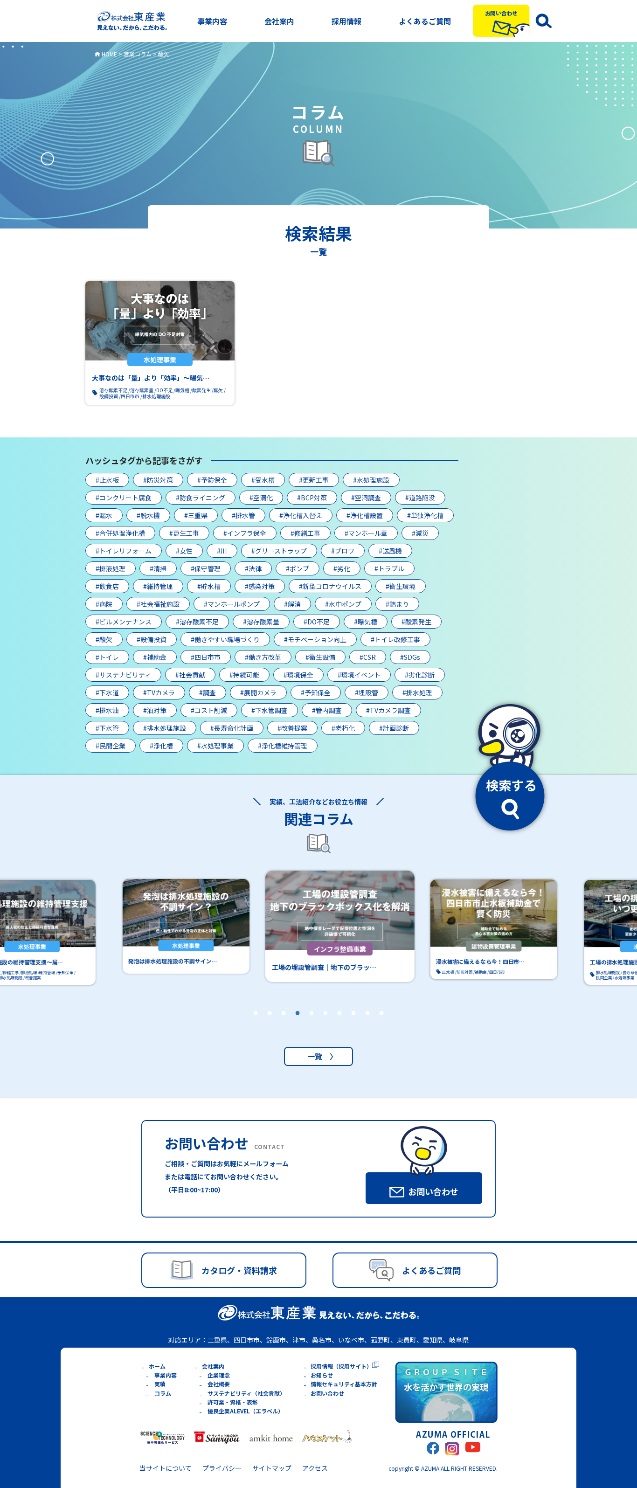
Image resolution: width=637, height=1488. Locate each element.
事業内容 (212, 21)
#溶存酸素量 (261, 621)
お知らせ (322, 1375)
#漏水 (104, 515)
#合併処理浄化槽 (120, 533)
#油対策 (154, 710)
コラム (162, 1393)
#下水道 (107, 692)
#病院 (104, 604)
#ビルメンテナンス (124, 621)
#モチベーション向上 (315, 639)
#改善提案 (292, 728)
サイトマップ (271, 1468)
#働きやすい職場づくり (225, 639)
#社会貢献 (190, 674)
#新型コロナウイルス (330, 586)
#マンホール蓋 (366, 533)
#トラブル (389, 568)
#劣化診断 (420, 674)
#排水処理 (417, 692)
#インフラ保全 (244, 533)
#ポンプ (297, 568)
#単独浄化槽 (425, 515)
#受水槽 (263, 479)
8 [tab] (353, 1025)
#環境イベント (359, 674)
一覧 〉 (318, 1056)
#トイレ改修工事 (395, 639)
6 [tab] (325, 1025)
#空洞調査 (366, 497)
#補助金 (154, 657)
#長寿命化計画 (231, 728)
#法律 (253, 568)
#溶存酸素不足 (197, 621)
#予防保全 (212, 479)
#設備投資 (151, 639)
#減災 (420, 533)
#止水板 (107, 479)
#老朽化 (343, 728)
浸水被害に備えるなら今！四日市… (459, 962)
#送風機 (390, 550)
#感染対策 (260, 586)
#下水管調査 (269, 710)
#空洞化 (261, 497)
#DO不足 (317, 621)
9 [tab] (367, 1025)
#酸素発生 (416, 621)
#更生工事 (184, 533)
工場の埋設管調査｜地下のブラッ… (302, 967)
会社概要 (219, 1384)
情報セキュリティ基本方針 (344, 1384)
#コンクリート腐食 (124, 497)
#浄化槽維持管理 (282, 745)
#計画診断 (394, 728)
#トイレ (107, 657)
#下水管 (107, 728)
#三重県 (196, 515)
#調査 (207, 692)
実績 (160, 1384)
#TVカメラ (159, 692)
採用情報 (346, 21)
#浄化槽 (161, 745)
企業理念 (219, 1375)
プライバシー (222, 1468)
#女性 (184, 550)
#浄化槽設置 (364, 515)
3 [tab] (283, 1025)
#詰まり (397, 604)
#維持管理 (158, 586)
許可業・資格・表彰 (233, 1402)
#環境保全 (298, 674)
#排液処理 (110, 568)
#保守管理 (206, 568)
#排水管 (243, 515)
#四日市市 (206, 657)
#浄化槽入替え (300, 515)
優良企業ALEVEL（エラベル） (246, 1411)
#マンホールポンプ (232, 604)
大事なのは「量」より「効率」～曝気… (150, 377)
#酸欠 (104, 639)
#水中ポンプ (343, 604)
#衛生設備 (320, 657)
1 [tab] (255, 1025)
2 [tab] (269, 1025)
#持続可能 (244, 674)
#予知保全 (316, 692)
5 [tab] (311, 1025)
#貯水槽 (209, 586)
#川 (222, 550)
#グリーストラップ (279, 550)
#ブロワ (342, 550)
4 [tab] (297, 1025)
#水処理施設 (371, 479)
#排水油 (107, 710)
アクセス (315, 1468)
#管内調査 (327, 710)
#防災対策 (158, 479)
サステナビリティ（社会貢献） (246, 1393)
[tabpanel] (318, 926)
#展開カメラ (258, 692)
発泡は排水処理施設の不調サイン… (151, 961)
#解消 (292, 604)
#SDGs (410, 657)
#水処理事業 (215, 745)
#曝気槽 (365, 621)
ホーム (157, 1366)
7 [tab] (339, 1025)
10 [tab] (381, 1025)
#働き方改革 (263, 657)
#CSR (368, 657)
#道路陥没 (420, 497)
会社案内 (279, 21)
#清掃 (158, 568)
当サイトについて (165, 1468)
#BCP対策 (312, 497)
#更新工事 (314, 479)
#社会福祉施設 (158, 604)
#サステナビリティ (123, 674)
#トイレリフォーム (124, 550)
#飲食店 (107, 586)
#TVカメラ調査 (388, 710)
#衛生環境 (400, 586)
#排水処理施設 (164, 728)
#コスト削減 (209, 710)
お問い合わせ (327, 1393)
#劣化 (341, 568)
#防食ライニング (200, 497)
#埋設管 (366, 692)
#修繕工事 (305, 533)
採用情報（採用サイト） (341, 1366)
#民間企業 (110, 745)
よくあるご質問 (425, 21)
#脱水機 (148, 515)
